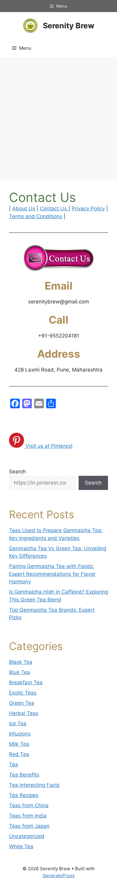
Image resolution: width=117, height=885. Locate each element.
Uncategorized (26, 836)
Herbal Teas (23, 713)
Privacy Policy (88, 209)
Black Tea (20, 662)
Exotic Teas (23, 693)
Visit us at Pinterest (49, 446)
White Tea (21, 846)
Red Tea (19, 754)
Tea (13, 764)
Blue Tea (19, 672)
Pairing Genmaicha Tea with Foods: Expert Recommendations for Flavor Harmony (52, 574)
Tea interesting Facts (34, 785)
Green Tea (21, 703)
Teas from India (27, 816)
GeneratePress (59, 875)
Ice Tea (17, 723)
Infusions (20, 734)
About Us (23, 209)
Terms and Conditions (35, 216)
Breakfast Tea (26, 682)
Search (17, 472)
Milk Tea (19, 744)
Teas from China (29, 805)
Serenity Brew (68, 25)
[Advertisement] (58, 119)
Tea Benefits (24, 775)
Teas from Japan (29, 826)
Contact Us (54, 209)
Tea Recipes (23, 795)
